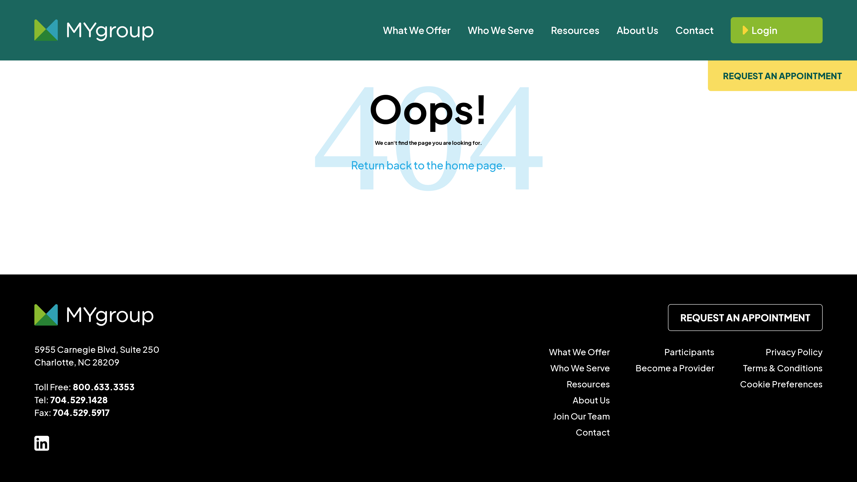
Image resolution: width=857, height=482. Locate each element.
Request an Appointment (782, 75)
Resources (575, 30)
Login (764, 30)
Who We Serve (501, 30)
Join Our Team (581, 416)
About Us (637, 30)
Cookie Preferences (781, 383)
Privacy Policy (794, 351)
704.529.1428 (79, 399)
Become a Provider (675, 367)
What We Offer (417, 30)
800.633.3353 (104, 386)
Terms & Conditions (783, 367)
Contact (695, 30)
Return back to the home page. (428, 165)
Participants (689, 351)
